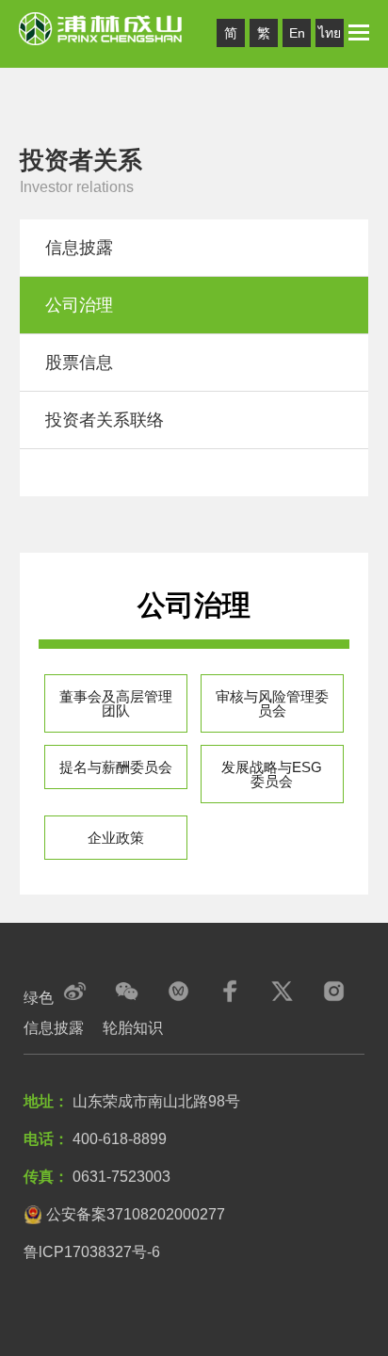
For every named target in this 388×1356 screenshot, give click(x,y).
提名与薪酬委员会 (115, 767)
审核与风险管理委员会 (272, 703)
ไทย (329, 32)
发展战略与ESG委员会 (271, 774)
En (297, 32)
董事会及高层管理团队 (115, 703)
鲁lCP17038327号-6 (92, 1252)
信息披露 (79, 247)
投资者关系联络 (104, 420)
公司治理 (79, 305)
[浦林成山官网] (101, 27)
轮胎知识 (133, 1028)
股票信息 (79, 362)
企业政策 (116, 838)
